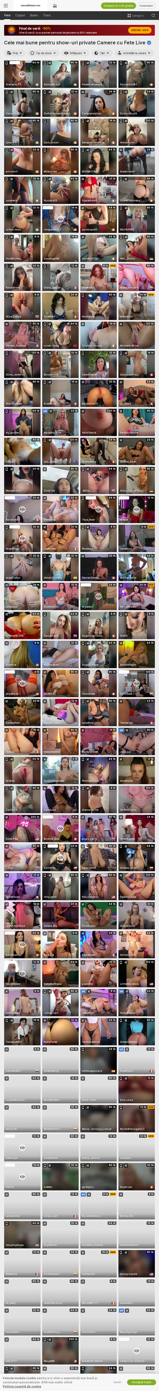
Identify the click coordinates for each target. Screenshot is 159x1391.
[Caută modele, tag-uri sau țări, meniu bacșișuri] (153, 15)
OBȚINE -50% (140, 30)
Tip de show (44, 53)
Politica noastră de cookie (22, 1386)
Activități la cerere (134, 53)
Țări (102, 53)
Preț (15, 53)
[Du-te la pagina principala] (30, 5)
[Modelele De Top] (54, 5)
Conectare (146, 5)
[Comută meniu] (6, 5)
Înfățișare (76, 53)
